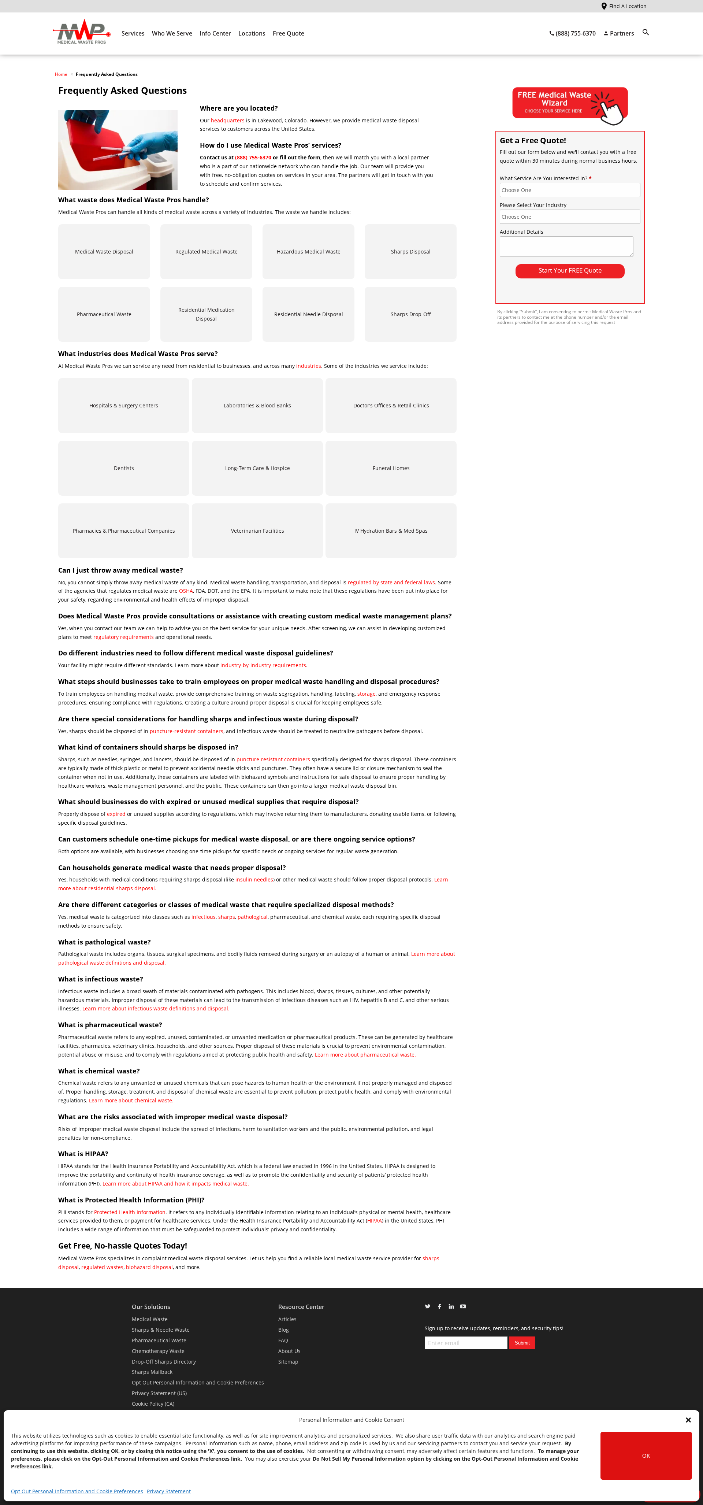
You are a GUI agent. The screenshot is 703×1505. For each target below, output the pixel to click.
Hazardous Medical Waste (309, 251)
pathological (253, 916)
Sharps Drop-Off (411, 314)
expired (117, 813)
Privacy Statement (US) (159, 1393)
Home (61, 74)
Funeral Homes (391, 468)
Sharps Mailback (152, 1371)
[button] (688, 1420)
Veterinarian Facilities (257, 530)
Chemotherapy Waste (158, 1350)
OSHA (186, 590)
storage (366, 693)
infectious (203, 916)
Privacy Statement (169, 1491)
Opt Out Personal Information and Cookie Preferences (77, 1491)
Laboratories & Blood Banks (257, 405)
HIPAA (374, 1220)
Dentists (124, 468)
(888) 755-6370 (253, 157)
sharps (226, 916)
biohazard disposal (149, 1267)
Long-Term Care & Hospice (257, 468)
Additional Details (521, 231)
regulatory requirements (123, 636)
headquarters (228, 120)
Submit (522, 1343)
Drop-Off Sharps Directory (164, 1361)
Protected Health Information (129, 1212)
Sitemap (288, 1361)
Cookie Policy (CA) (153, 1403)
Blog (283, 1329)
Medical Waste (150, 1319)
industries (308, 365)
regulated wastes (102, 1267)
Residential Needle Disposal (308, 314)
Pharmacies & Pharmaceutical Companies (124, 530)
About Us (289, 1350)
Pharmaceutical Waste (104, 314)
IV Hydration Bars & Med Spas (391, 530)
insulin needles (254, 879)
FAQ (283, 1340)
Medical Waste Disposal (104, 251)
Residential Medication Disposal (206, 314)
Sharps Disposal (411, 251)
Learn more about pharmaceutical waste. (365, 1054)
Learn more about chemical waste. (131, 1100)
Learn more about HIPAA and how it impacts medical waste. (176, 1183)
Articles (287, 1319)
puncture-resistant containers (186, 731)
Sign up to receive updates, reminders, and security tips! (494, 1328)
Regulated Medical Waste (206, 251)
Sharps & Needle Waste (161, 1329)
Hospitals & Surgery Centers (123, 405)
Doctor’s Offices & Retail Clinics (391, 405)
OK (646, 1456)
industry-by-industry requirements (263, 665)
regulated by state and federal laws (391, 582)
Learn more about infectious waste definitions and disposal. (156, 1008)
